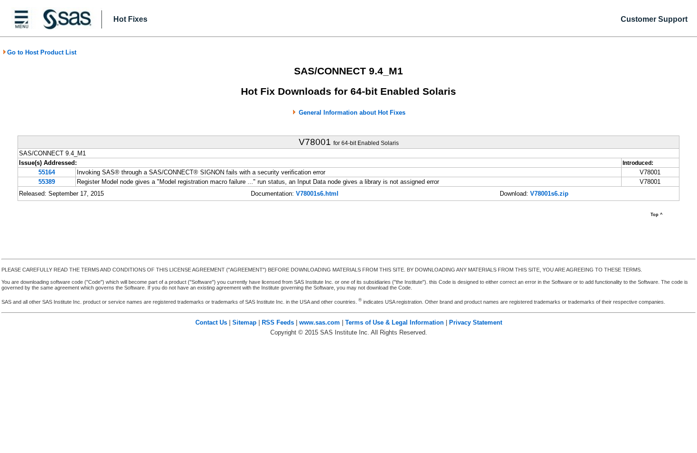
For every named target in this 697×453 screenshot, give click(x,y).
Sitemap (244, 322)
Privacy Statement (475, 322)
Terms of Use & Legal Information (394, 322)
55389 (46, 181)
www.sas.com (319, 322)
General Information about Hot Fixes (352, 112)
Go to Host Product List (41, 52)
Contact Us (211, 322)
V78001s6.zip (549, 193)
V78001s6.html (317, 193)
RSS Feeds (278, 322)
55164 (46, 172)
